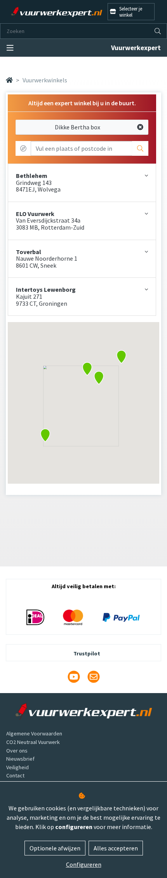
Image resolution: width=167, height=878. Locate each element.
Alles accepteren (116, 848)
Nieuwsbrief (20, 758)
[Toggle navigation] (10, 48)
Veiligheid (17, 767)
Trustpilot (86, 653)
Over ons (17, 750)
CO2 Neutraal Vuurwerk (33, 742)
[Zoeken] (158, 31)
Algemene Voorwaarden (34, 733)
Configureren (83, 864)
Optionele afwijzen (55, 848)
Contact (15, 775)
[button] (99, 378)
